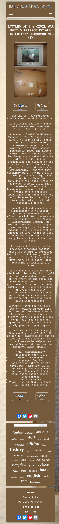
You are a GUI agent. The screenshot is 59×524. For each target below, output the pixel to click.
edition (32, 443)
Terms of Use (30, 507)
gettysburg (32, 456)
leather (18, 432)
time (49, 451)
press (23, 470)
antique (42, 432)
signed (43, 455)
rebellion (19, 444)
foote (44, 445)
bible (22, 439)
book (44, 469)
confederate (43, 459)
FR (34, 511)
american (38, 450)
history (17, 449)
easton (33, 471)
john (28, 451)
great (32, 465)
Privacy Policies (30, 502)
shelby (15, 471)
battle (14, 439)
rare (24, 481)
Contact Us (30, 497)
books (46, 476)
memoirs (14, 477)
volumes (19, 455)
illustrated (15, 460)
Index (30, 492)
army (40, 440)
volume (43, 465)
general (31, 460)
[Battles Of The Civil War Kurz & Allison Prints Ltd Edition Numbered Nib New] (30, 55)
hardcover (35, 482)
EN (26, 511)
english (33, 475)
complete (19, 464)
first (23, 459)
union (22, 477)
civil (30, 437)
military (29, 432)
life (46, 438)
